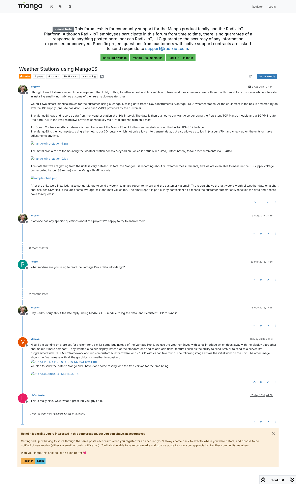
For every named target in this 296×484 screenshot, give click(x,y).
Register (28, 460)
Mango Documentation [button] (147, 57)
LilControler (38, 395)
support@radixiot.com (166, 48)
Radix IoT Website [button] (115, 57)
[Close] (273, 433)
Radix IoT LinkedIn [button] (181, 57)
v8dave (35, 338)
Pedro (34, 261)
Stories (26, 76)
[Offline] (24, 89)
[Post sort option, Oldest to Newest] (250, 76)
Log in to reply (267, 76)
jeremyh (35, 86)
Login (40, 460)
